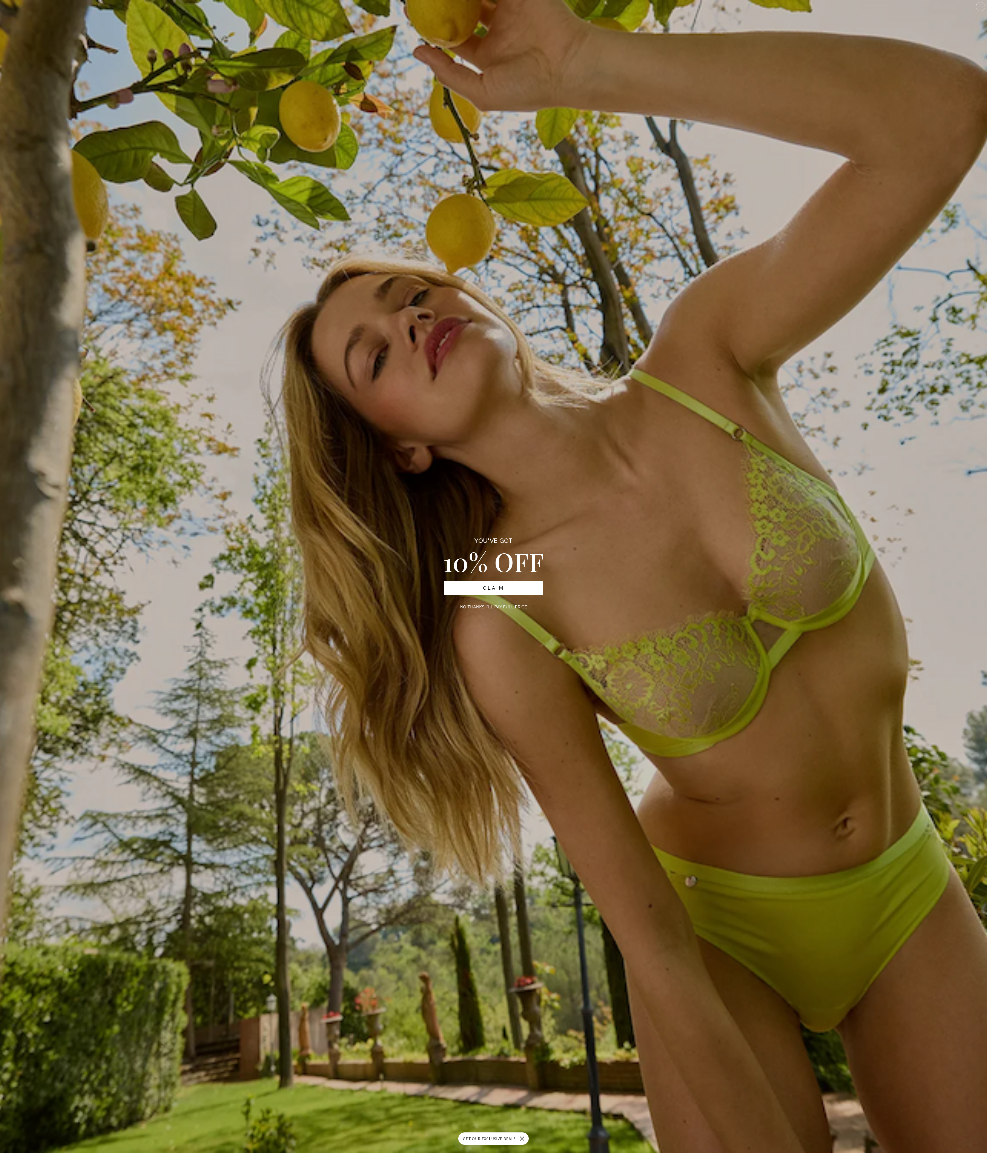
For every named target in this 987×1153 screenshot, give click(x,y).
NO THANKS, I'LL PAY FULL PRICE (493, 607)
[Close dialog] (980, 6)
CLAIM (493, 588)
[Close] (522, 1139)
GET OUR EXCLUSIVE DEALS (489, 1138)
